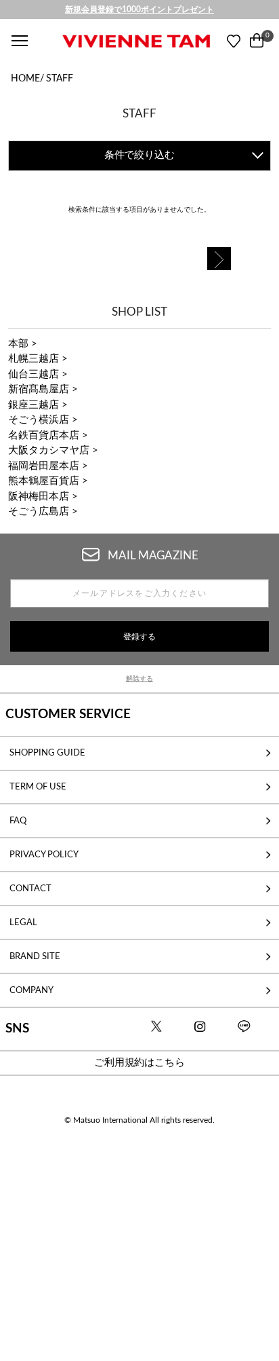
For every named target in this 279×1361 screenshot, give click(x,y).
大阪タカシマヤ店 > (53, 450)
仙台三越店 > (38, 374)
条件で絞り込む (139, 155)
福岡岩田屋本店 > (48, 466)
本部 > (22, 344)
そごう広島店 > (43, 511)
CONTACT (30, 888)
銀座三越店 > (38, 405)
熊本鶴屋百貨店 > (48, 481)
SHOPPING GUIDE (47, 753)
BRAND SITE (34, 956)
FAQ (17, 821)
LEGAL (23, 922)
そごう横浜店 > (43, 420)
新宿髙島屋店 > (43, 389)
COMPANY (31, 990)
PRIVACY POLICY (44, 855)
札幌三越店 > (38, 359)
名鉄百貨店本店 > (48, 435)
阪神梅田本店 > (43, 496)
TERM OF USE (37, 787)
